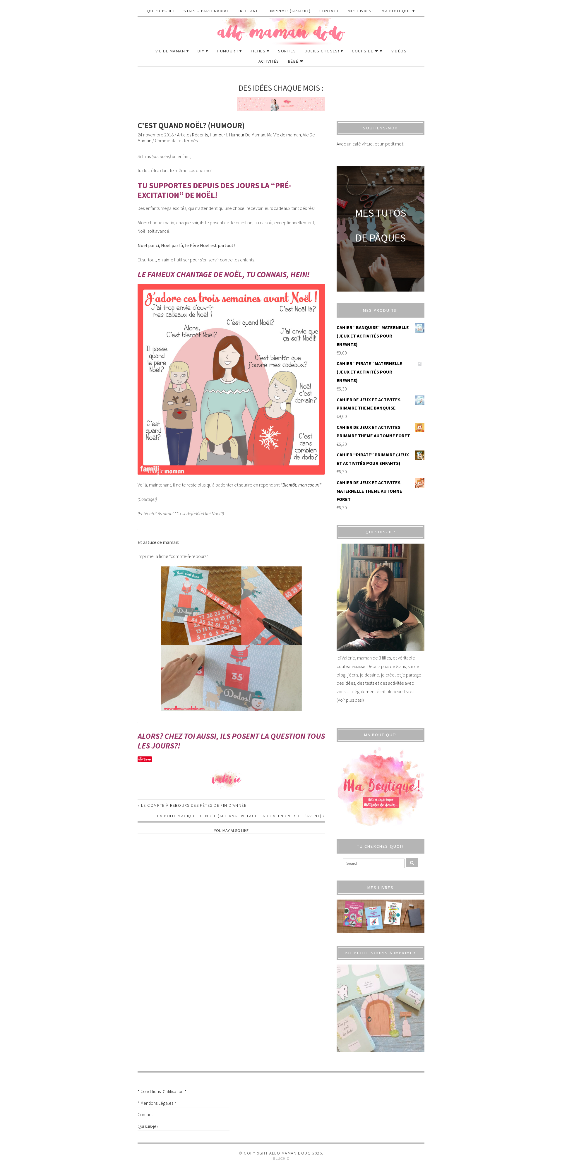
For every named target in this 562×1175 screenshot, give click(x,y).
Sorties (287, 51)
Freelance (249, 10)
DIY (201, 51)
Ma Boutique (396, 10)
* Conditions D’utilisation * (162, 1091)
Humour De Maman (247, 135)
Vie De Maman (170, 51)
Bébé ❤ (296, 61)
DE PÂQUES (380, 237)
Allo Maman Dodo (290, 1153)
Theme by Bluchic (281, 1158)
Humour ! (227, 51)
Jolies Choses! (322, 51)
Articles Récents (192, 135)
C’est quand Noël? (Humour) (191, 125)
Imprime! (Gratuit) (290, 10)
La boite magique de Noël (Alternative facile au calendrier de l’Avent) (239, 815)
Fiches (258, 51)
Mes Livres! (360, 10)
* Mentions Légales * (157, 1103)
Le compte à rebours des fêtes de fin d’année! (194, 805)
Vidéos (399, 51)
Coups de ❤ (365, 51)
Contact (329, 10)
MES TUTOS (380, 213)
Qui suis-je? (161, 10)
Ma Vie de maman (284, 135)
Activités (268, 61)
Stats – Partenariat (206, 10)
